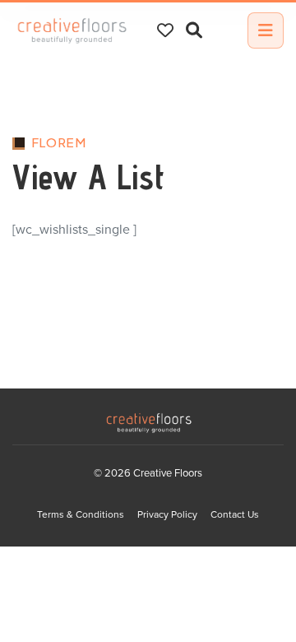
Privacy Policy (167, 514)
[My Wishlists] (165, 30)
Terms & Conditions (80, 514)
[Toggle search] (194, 30)
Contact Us (234, 514)
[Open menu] (265, 30)
